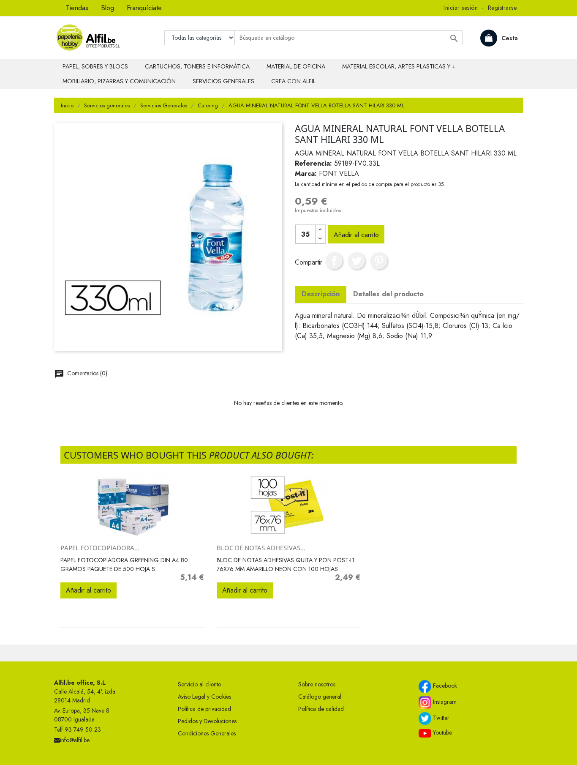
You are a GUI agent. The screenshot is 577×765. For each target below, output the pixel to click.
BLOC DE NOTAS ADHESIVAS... (261, 548)
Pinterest (378, 260)
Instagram (444, 701)
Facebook (444, 685)
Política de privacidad (204, 709)
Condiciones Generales (207, 733)
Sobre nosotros (316, 684)
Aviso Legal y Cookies (204, 696)
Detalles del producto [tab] (388, 294)
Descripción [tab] (321, 294)
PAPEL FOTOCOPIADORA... (99, 548)
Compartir (334, 260)
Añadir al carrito (356, 235)
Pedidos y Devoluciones (207, 721)
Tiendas (77, 8)
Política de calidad (321, 709)
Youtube (441, 732)
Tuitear (356, 260)
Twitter (440, 717)
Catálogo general (319, 696)
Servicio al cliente (199, 684)
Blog (107, 8)
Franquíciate (144, 8)
